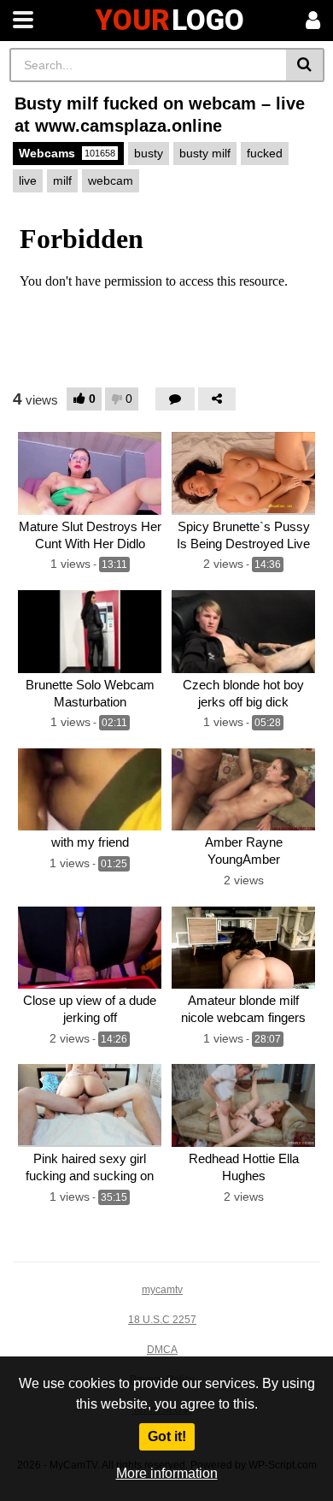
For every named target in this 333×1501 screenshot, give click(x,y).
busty (148, 153)
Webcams (67, 153)
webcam (110, 180)
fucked (265, 153)
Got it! (167, 1436)
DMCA (162, 1350)
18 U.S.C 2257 (162, 1320)
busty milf (205, 153)
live (28, 180)
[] (305, 65)
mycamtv (162, 1290)
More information (167, 1473)
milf (62, 180)
